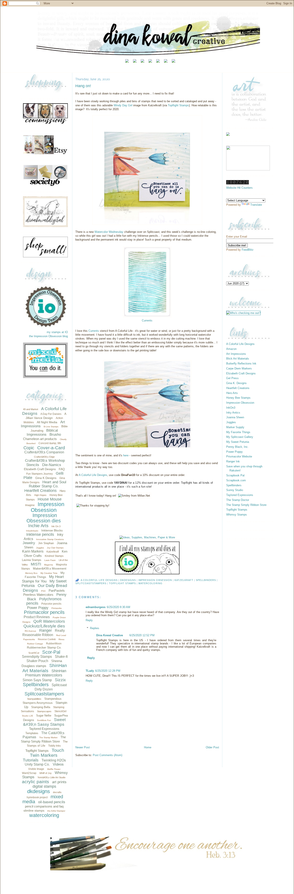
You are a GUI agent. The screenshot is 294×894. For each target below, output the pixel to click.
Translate (256, 204)
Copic (28, 447)
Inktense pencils (40, 534)
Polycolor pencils (51, 603)
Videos (58, 764)
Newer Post (82, 747)
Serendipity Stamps (37, 656)
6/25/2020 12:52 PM (142, 635)
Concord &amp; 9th (50, 443)
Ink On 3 (55, 526)
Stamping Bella (40, 707)
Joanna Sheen (235, 417)
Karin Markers (32, 551)
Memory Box (31, 573)
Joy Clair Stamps (55, 548)
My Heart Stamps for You (43, 579)
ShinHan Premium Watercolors (45, 673)
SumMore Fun (44, 720)
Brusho (55, 434)
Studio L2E (27, 716)
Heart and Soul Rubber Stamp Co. (47, 484)
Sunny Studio (234, 490)
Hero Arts (232, 393)
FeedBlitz (248, 249)
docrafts (57, 792)
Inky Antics (233, 412)
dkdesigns (38, 791)
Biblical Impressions (42, 432)
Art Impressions (236, 353)
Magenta (48, 565)
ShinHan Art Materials (44, 668)
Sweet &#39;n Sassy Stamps (44, 722)
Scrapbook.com (236, 480)
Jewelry (29, 543)
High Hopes (40, 495)
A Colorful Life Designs (93, 475)
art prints (59, 782)
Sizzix (60, 680)
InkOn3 (230, 407)
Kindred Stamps (54, 555)
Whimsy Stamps (236, 514)
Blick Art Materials (237, 358)
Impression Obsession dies (43, 518)
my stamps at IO (57, 332)
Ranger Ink (233, 461)
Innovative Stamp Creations (50, 539)
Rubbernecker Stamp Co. (44, 647)
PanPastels (57, 590)
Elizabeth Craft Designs (40, 469)
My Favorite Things (238, 432)
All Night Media (47, 422)
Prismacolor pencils (44, 612)
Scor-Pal (51, 652)
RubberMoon (54, 643)
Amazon (231, 348)
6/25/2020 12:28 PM (107, 670)
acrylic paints (35, 781)
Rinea (61, 639)
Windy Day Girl (123, 105)
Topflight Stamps (37, 750)
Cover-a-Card (51, 447)
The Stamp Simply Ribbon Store (246, 504)
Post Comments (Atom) (107, 755)
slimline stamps (33, 810)
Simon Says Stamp (37, 680)
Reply (89, 620)
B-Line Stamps (51, 426)
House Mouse (50, 499)
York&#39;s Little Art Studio (51, 777)
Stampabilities (34, 699)
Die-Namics (51, 465)
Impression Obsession (47, 507)
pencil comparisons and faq (44, 806)
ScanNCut (33, 653)
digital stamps (44, 786)
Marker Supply (235, 427)
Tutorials (31, 760)
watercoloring (44, 815)
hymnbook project (37, 797)
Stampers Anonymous (38, 702)
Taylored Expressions (44, 728)
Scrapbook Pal (235, 475)
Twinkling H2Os (54, 760)
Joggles (40, 548)
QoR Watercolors (49, 621)
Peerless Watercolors (38, 594)
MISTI (36, 564)
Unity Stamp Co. (37, 764)
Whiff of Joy (45, 773)
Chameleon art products (40, 439)
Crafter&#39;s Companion (44, 452)
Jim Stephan (46, 543)
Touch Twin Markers (47, 753)
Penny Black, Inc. (237, 446)
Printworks (56, 608)
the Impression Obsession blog (48, 336)
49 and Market (30, 409)
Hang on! (83, 86)
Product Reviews (37, 617)
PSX (43, 591)
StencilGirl (60, 711)
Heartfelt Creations (40, 490)
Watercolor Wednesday (108, 231)
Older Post (212, 747)
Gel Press (232, 378)
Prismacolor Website (239, 456)
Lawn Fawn (50, 560)
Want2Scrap (29, 773)
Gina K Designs (45, 478)
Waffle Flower (53, 769)
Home (147, 747)
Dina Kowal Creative (109, 635)
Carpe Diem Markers (239, 368)
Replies (94, 628)
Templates (31, 733)
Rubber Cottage (35, 643)
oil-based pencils (51, 802)
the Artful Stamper (56, 811)
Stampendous (53, 698)
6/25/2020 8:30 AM (118, 607)
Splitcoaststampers (44, 693)
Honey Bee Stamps (238, 397)
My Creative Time (48, 573)
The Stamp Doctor (237, 500)
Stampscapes (44, 711)
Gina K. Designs (236, 383)
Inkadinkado (32, 531)
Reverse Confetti (47, 639)
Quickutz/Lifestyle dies (44, 626)
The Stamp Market (48, 737)
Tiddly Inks (54, 745)
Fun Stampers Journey (39, 473)
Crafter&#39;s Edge (44, 456)
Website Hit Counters (239, 187)
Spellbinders (36, 684)
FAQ (62, 469)
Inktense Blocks (52, 530)
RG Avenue (30, 631)
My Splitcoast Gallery (239, 437)
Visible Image (36, 768)
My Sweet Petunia (237, 441)
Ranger (45, 630)
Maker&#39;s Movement (49, 568)
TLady (90, 670)
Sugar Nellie (43, 715)
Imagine (30, 505)
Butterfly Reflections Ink (241, 363)
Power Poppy (37, 608)
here (126, 455)
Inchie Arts (38, 525)
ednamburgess (95, 607)
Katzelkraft (52, 551)
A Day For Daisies (50, 413)
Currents (93, 330)
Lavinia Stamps (31, 560)
